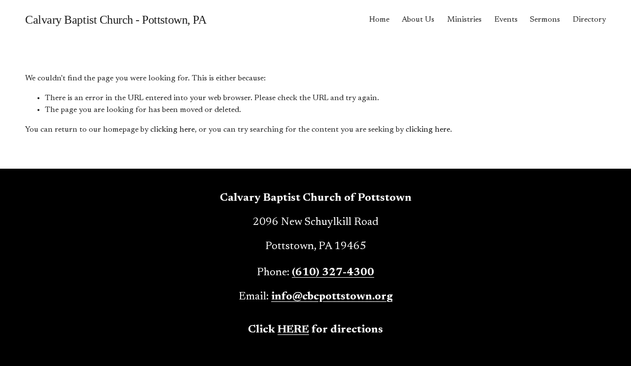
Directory (589, 20)
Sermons (545, 20)
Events (506, 20)
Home (379, 20)
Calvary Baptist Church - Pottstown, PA (115, 19)
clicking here (172, 130)
